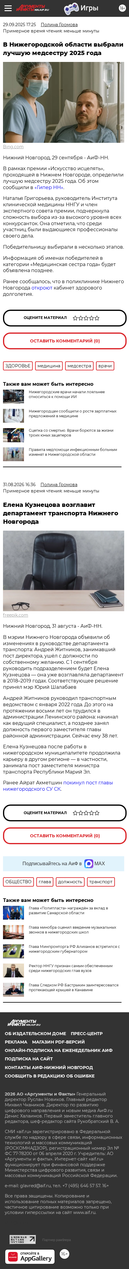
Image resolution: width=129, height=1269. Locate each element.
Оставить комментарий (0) (65, 341)
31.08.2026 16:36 (19, 484)
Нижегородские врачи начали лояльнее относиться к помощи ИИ (67, 394)
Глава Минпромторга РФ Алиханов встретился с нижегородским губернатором (74, 949)
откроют (42, 288)
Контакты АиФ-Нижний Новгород (49, 1067)
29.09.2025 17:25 (19, 24)
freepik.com (15, 615)
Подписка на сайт (29, 1059)
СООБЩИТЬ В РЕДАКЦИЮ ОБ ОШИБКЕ (49, 1076)
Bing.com (13, 146)
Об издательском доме (35, 1033)
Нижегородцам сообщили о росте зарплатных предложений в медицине (72, 413)
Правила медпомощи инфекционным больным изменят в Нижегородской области (73, 452)
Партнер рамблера (56, 1240)
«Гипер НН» (48, 187)
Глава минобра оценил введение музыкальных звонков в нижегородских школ (72, 929)
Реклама (16, 1042)
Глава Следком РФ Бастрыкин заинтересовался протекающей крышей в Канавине (73, 987)
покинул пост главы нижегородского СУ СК (58, 786)
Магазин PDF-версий (58, 1042)
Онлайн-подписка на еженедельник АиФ (58, 1050)
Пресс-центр (87, 1033)
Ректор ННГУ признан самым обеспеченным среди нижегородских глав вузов (70, 968)
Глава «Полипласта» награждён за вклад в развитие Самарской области (68, 910)
